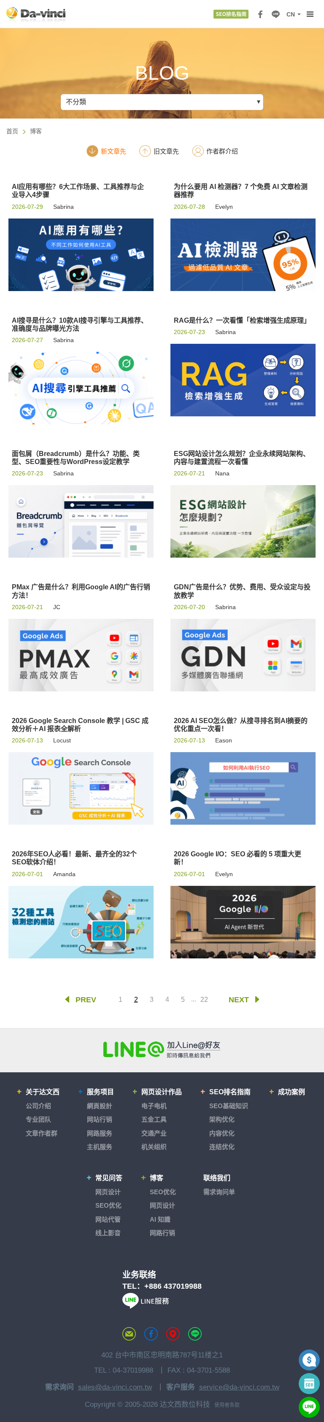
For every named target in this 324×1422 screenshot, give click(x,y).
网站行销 (99, 1119)
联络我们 (216, 1178)
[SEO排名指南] (230, 14)
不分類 (76, 101)
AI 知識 (160, 1219)
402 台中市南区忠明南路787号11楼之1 (162, 1355)
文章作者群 (41, 1133)
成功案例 (291, 1092)
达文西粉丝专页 (151, 1334)
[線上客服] (309, 1407)
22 (204, 999)
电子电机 (154, 1105)
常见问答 (108, 1178)
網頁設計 (99, 1105)
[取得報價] (309, 1360)
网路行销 (162, 1232)
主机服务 (99, 1146)
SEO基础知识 (228, 1105)
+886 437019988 (173, 1286)
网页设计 (108, 1191)
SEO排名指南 (230, 1092)
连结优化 (222, 1146)
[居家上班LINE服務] (145, 1306)
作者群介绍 (222, 151)
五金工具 (154, 1119)
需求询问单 (219, 1191)
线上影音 (108, 1232)
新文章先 (113, 151)
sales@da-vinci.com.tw (115, 1387)
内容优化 (222, 1133)
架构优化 (222, 1119)
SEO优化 (108, 1205)
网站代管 (108, 1219)
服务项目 (100, 1092)
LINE (275, 14)
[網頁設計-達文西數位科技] (35, 14)
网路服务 (99, 1133)
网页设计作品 (161, 1092)
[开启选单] (310, 14)
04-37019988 (133, 1370)
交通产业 (154, 1133)
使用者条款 (227, 1405)
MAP (173, 1334)
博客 (36, 131)
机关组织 (154, 1146)
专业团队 (38, 1119)
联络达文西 (129, 1334)
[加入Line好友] (162, 1049)
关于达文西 (42, 1092)
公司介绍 (38, 1105)
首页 (12, 131)
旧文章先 (166, 151)
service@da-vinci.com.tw (239, 1387)
